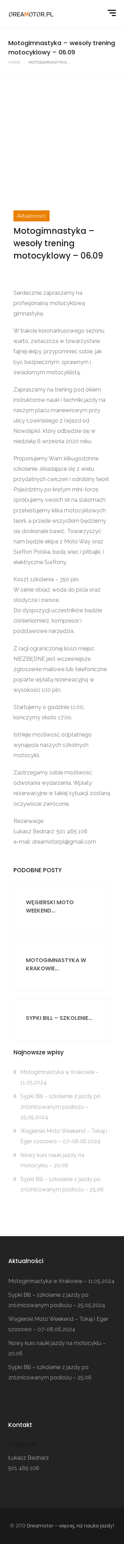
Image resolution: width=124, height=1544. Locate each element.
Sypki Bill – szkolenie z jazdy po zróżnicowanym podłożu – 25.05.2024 (60, 1106)
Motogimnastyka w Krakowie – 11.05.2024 (61, 1281)
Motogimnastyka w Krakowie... (56, 964)
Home (14, 62)
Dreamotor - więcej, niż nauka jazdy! (70, 1525)
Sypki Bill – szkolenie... (59, 1018)
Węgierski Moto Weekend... (50, 906)
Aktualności (31, 216)
